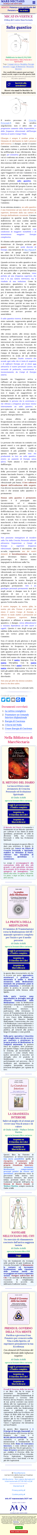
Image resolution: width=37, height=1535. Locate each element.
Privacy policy (18, 1490)
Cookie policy (18, 1494)
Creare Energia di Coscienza (18, 728)
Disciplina (23, 64)
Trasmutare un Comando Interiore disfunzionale (17, 716)
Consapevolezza (13, 64)
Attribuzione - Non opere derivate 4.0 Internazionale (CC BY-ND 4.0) (18, 1480)
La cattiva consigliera (15, 711)
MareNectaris (19, 1473)
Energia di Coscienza (15, 721)
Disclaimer (18, 1486)
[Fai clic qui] (15, 1521)
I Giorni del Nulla (13, 724)
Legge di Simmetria (17, 67)
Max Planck (29, 250)
